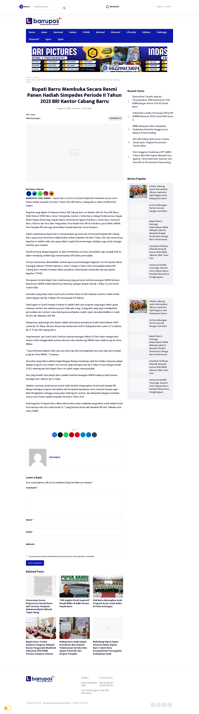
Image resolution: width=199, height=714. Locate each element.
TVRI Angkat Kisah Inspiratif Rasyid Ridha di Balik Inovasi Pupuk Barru (74, 603)
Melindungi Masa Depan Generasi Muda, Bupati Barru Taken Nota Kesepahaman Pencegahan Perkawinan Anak (107, 648)
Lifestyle (131, 32)
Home (32, 32)
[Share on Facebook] (54, 434)
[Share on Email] (71, 434)
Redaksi (85, 678)
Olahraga (162, 32)
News (44, 32)
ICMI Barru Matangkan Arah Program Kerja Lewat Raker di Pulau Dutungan (107, 603)
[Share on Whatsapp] (65, 434)
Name (30, 520)
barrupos (54, 457)
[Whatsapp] (40, 193)
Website (30, 544)
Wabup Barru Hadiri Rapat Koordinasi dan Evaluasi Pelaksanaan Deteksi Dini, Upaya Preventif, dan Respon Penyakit (73, 648)
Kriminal (100, 32)
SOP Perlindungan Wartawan (89, 691)
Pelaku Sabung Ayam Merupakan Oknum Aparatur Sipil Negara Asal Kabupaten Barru (158, 192)
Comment (32, 488)
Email (29, 532)
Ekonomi (115, 32)
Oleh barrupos (33, 118)
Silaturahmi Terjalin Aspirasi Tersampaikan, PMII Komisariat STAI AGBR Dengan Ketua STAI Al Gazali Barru (151, 101)
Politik (86, 32)
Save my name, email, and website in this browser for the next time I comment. (62, 556)
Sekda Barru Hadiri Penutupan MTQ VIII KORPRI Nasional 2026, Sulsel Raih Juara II (153, 116)
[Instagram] (45, 193)
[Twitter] (34, 193)
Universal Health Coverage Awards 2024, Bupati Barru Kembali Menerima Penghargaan (159, 271)
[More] (51, 193)
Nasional (58, 32)
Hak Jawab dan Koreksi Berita (106, 684)
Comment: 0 (115, 118)
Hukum (72, 32)
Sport (48, 39)
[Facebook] (28, 193)
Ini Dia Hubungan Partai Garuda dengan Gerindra (158, 208)
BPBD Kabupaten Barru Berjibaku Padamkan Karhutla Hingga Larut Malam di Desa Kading (150, 129)
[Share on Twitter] (60, 434)
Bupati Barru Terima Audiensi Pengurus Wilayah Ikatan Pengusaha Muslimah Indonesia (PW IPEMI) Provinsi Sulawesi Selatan (41, 648)
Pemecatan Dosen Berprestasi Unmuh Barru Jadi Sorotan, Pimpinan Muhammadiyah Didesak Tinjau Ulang (39, 606)
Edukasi (146, 32)
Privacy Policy (106, 678)
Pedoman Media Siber (89, 684)
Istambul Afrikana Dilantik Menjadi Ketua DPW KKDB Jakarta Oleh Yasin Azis (158, 252)
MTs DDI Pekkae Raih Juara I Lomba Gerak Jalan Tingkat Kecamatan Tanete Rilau (151, 143)
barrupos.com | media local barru (57, 703)
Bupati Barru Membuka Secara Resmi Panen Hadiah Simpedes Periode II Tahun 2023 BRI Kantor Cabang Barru (74, 95)
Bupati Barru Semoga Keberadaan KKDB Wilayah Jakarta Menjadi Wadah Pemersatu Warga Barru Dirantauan (158, 230)
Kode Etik (104, 690)
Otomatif (34, 39)
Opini (60, 39)
